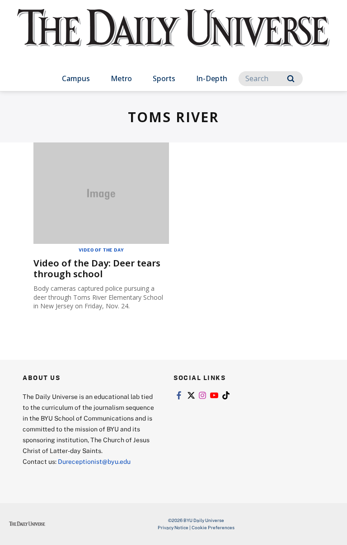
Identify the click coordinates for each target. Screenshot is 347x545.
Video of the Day (101, 249)
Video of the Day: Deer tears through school (96, 268)
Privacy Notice (173, 527)
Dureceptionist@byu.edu (94, 461)
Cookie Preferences (213, 527)
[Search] (291, 79)
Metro (121, 78)
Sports (164, 78)
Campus (76, 78)
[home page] (173, 36)
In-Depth (211, 78)
